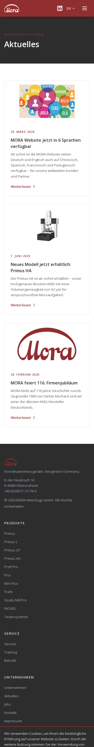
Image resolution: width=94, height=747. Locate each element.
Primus (9, 533)
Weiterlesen (21, 186)
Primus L (10, 541)
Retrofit (10, 660)
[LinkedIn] (59, 8)
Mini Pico (11, 583)
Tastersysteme (16, 616)
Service (10, 644)
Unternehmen (15, 687)
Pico (7, 575)
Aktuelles (11, 696)
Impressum (13, 721)
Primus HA (12, 558)
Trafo (8, 591)
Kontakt (10, 712)
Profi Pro (11, 566)
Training (10, 652)
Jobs (7, 704)
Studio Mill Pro (15, 600)
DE (69, 8)
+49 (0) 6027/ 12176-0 (20, 491)
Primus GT (12, 550)
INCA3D (10, 608)
